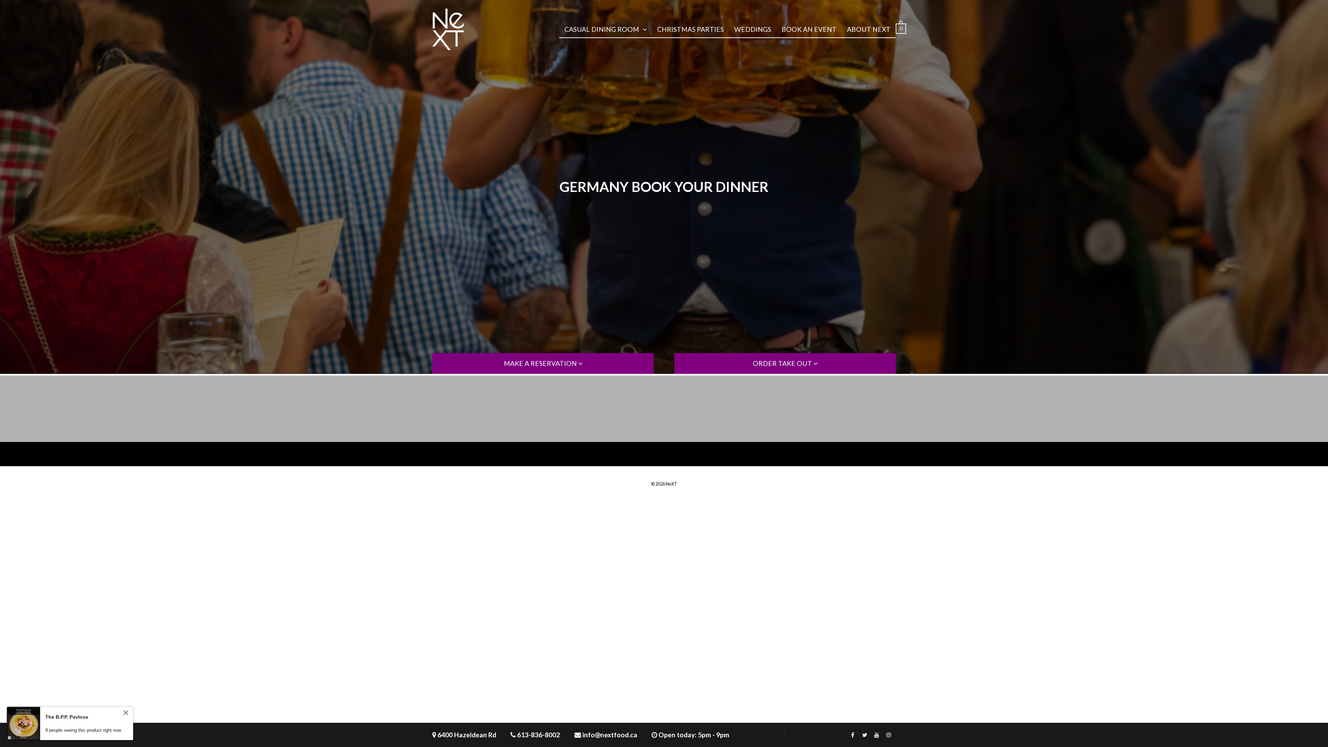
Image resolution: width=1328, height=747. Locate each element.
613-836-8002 (538, 735)
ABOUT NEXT (869, 29)
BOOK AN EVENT (809, 29)
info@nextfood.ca (609, 735)
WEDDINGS (752, 29)
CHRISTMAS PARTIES (690, 29)
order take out (783, 363)
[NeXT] (448, 29)
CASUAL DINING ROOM (601, 29)
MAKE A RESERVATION (541, 363)
